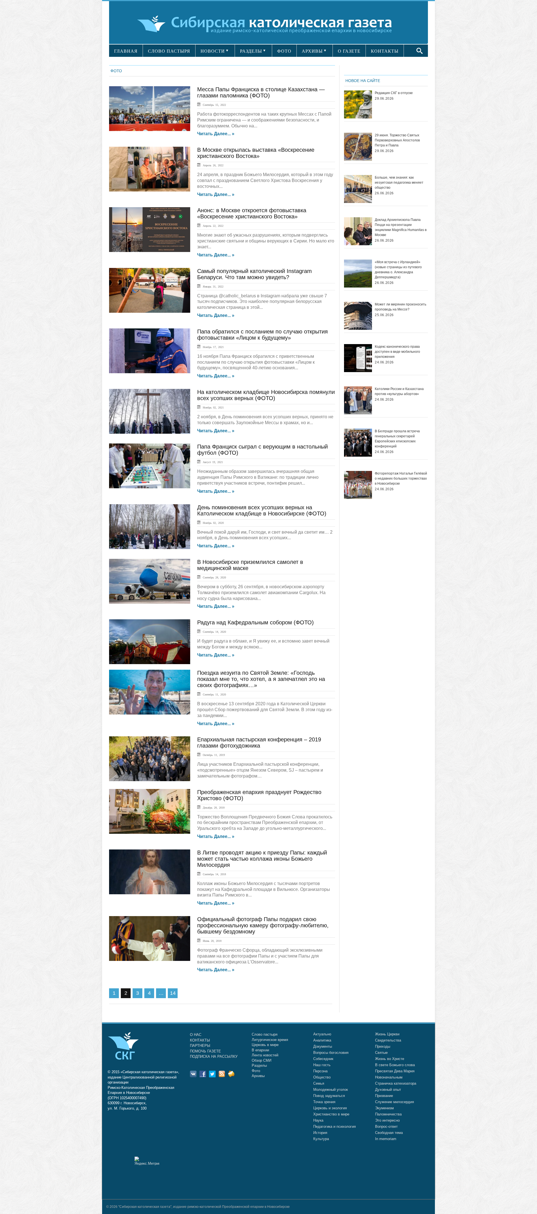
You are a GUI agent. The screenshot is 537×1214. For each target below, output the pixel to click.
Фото (256, 1071)
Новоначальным (388, 1077)
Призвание (384, 1096)
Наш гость (322, 1065)
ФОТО (284, 51)
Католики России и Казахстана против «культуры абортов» (399, 391)
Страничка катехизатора (395, 1083)
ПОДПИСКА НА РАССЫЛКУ (213, 1056)
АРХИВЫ (312, 51)
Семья (318, 1083)
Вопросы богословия (330, 1052)
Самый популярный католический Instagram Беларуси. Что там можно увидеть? (254, 274)
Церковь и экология (330, 1108)
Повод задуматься (329, 1096)
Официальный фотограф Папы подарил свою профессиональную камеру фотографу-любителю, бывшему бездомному (263, 925)
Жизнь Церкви (387, 1034)
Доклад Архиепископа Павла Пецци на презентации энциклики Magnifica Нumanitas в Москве (401, 227)
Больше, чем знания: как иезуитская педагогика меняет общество (399, 183)
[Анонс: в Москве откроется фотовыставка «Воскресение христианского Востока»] (149, 229)
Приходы (382, 1046)
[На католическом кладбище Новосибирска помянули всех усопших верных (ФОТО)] (149, 411)
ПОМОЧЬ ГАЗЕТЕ (205, 1051)
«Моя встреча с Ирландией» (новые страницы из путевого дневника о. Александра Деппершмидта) (398, 269)
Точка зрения (324, 1102)
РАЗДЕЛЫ (251, 51)
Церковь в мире (265, 1045)
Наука (318, 1120)
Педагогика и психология (334, 1126)
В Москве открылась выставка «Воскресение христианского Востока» (255, 153)
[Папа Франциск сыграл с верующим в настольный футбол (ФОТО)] (149, 465)
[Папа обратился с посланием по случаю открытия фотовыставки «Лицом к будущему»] (149, 350)
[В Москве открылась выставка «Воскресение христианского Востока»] (149, 169)
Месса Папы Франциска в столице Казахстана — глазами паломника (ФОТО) (261, 92)
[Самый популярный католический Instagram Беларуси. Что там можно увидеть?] (149, 290)
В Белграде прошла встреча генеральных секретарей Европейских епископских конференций (397, 438)
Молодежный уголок (330, 1089)
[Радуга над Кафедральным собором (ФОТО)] (149, 641)
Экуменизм (384, 1108)
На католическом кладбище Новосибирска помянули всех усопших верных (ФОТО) (266, 395)
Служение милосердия (394, 1102)
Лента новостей (265, 1055)
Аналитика (322, 1040)
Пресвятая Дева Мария (394, 1071)
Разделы (259, 1065)
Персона (320, 1071)
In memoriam (385, 1139)
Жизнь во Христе (389, 1059)
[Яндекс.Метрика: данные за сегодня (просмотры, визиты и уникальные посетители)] (147, 1161)
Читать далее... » (215, 134)
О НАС (195, 1035)
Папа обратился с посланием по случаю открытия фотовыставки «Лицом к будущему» (262, 334)
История (320, 1133)
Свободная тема (389, 1133)
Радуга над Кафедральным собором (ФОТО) (255, 622)
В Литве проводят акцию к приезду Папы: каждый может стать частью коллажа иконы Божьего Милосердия (262, 858)
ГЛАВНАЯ (126, 51)
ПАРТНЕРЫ (200, 1045)
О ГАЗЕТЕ (349, 51)
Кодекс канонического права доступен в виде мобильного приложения (397, 352)
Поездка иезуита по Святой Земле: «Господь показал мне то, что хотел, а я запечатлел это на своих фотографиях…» (261, 679)
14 (173, 993)
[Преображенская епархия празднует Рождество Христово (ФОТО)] (149, 811)
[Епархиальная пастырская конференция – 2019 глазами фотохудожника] (149, 758)
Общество (322, 1077)
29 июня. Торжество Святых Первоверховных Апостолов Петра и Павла (397, 140)
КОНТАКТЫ (385, 51)
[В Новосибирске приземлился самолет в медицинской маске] (149, 581)
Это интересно (387, 1120)
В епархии (260, 1050)
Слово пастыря (264, 1034)
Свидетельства (388, 1040)
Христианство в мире (331, 1114)
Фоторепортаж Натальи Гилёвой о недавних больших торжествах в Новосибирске (401, 478)
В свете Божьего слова (395, 1065)
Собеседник (323, 1059)
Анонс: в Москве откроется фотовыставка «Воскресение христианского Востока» (251, 213)
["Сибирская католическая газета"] (267, 24)
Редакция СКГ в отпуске (394, 93)
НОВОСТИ (213, 51)
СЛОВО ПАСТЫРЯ (169, 51)
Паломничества (388, 1114)
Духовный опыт (388, 1089)
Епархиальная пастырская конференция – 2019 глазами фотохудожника (259, 742)
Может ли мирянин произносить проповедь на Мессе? (400, 306)
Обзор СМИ (261, 1060)
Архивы (258, 1076)
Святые (381, 1052)
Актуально (322, 1034)
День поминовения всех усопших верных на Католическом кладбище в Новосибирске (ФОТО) (261, 510)
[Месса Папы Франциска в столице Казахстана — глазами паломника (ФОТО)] (149, 108)
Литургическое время (270, 1040)
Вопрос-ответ (386, 1126)
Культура (321, 1139)
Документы (322, 1046)
